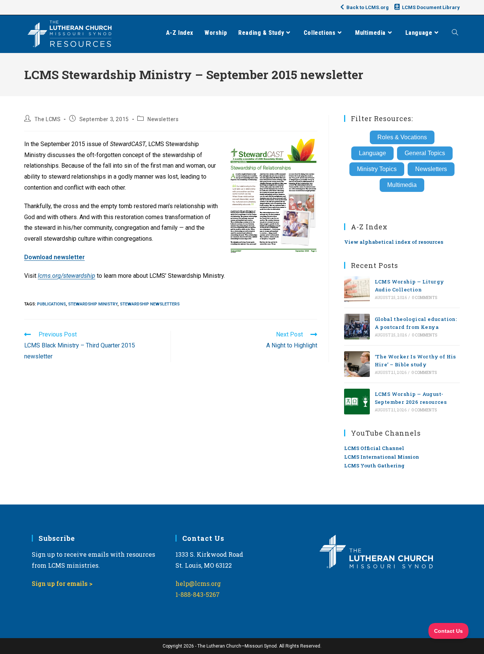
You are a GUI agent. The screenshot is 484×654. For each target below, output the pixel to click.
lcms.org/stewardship (66, 275)
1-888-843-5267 (197, 594)
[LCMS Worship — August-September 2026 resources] (357, 401)
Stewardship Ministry (93, 304)
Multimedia (402, 185)
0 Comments (424, 297)
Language (372, 153)
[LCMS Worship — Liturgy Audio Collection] (357, 289)
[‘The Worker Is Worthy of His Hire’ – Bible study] (357, 364)
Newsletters (163, 119)
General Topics (425, 153)
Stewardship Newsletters (150, 304)
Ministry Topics (377, 169)
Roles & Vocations (402, 137)
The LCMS (47, 119)
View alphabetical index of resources (393, 241)
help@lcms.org (198, 583)
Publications (51, 304)
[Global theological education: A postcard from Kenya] (357, 326)
